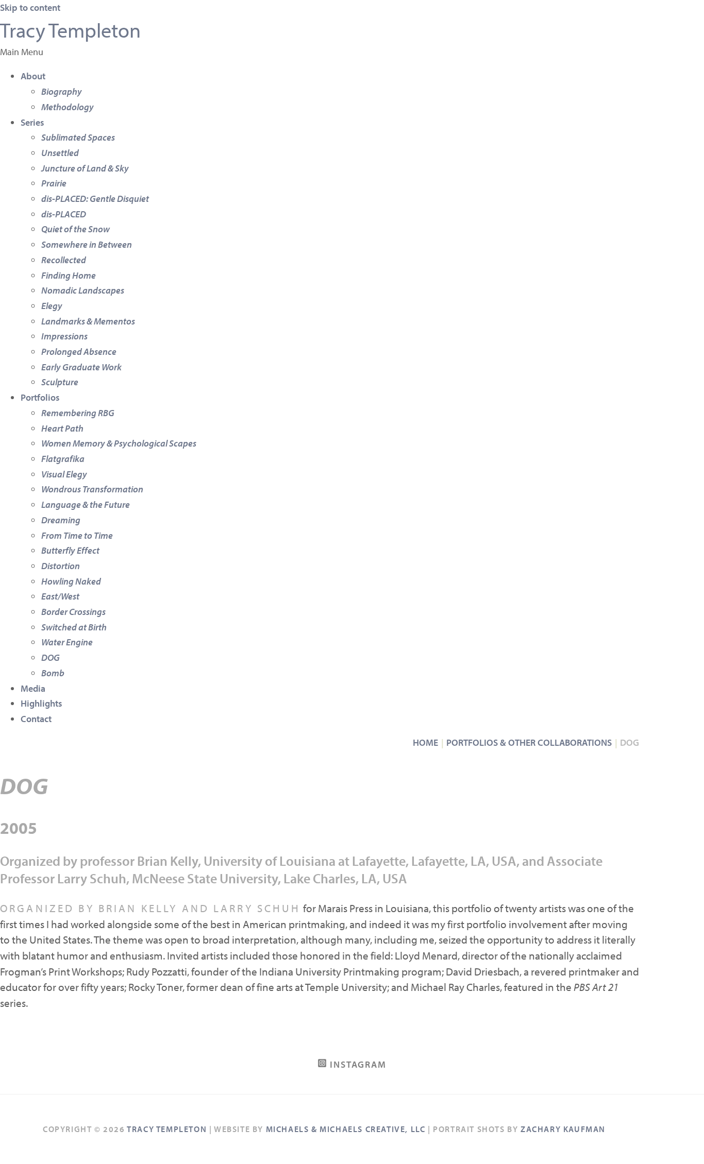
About (33, 76)
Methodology (67, 107)
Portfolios (40, 397)
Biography (61, 91)
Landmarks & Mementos (88, 321)
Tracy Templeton (70, 29)
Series (32, 122)
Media (33, 688)
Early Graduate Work (81, 367)
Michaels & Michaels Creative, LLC (346, 1129)
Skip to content (30, 7)
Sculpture (59, 382)
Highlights (41, 703)
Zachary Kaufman (563, 1129)
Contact (36, 719)
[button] (352, 52)
